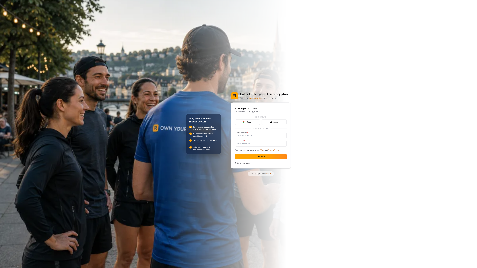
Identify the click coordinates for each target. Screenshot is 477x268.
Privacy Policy (273, 150)
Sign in (268, 174)
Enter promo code (242, 163)
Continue (261, 156)
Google (249, 122)
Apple (276, 122)
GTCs (262, 150)
